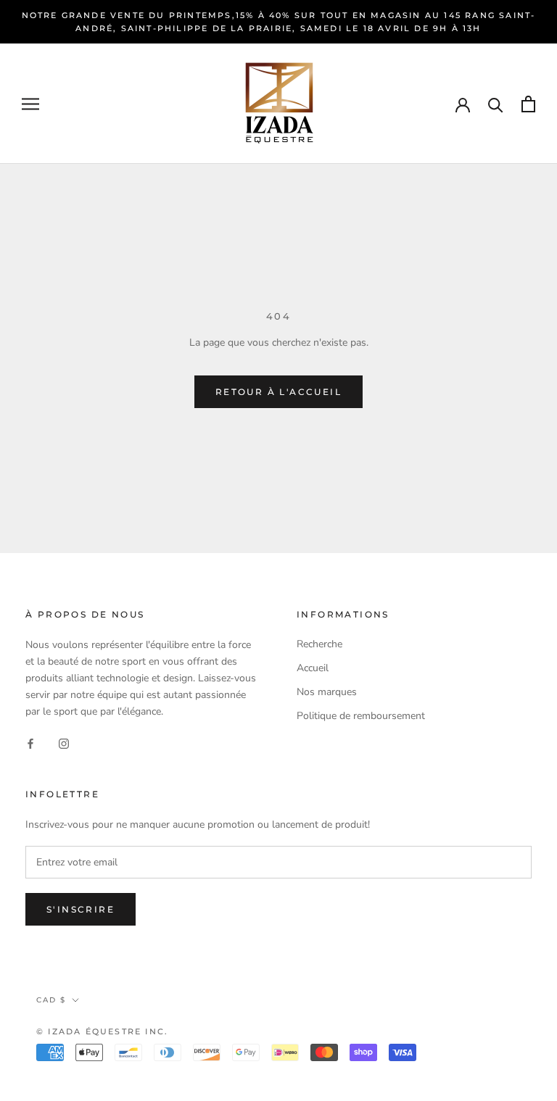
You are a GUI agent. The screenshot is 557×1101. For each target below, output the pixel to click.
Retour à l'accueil (278, 391)
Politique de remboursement (361, 716)
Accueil (313, 668)
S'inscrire (80, 909)
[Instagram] (64, 742)
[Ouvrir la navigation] (30, 104)
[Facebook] (30, 742)
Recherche (319, 644)
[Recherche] (495, 104)
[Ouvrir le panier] (528, 104)
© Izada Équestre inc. (102, 1031)
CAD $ (51, 1000)
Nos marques (327, 692)
